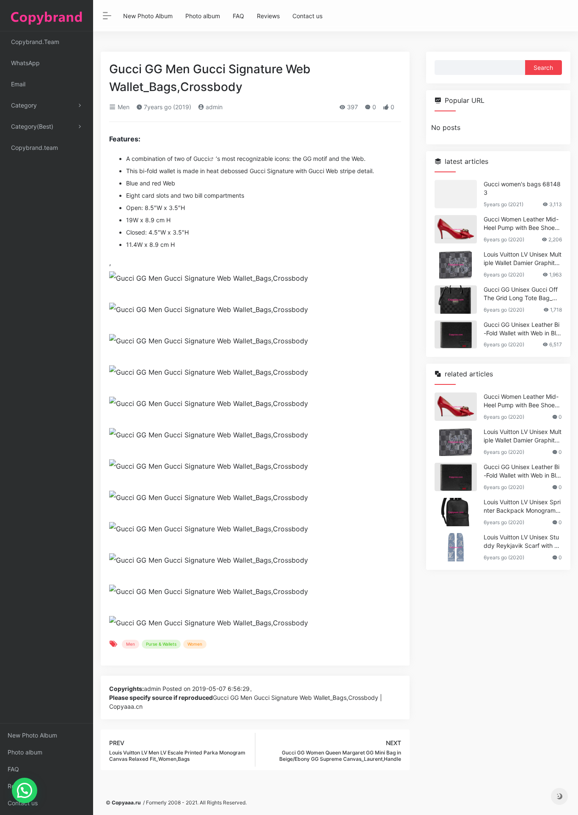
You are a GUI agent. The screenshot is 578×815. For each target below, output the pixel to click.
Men (122, 107)
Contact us (23, 803)
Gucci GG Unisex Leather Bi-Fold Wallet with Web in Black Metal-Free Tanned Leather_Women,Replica (521, 329)
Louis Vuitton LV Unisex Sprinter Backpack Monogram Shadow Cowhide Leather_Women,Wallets (522, 506)
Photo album (25, 752)
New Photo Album (32, 735)
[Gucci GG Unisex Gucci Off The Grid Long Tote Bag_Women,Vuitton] (456, 299)
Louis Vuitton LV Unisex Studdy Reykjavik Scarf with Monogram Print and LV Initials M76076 (521, 541)
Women (194, 643)
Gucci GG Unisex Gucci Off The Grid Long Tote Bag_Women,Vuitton (522, 294)
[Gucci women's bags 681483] (456, 194)
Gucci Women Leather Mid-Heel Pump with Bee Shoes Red (521, 223)
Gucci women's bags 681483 (522, 188)
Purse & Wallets (161, 643)
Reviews (19, 786)
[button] (24, 790)
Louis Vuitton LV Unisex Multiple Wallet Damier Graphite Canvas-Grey (522, 259)
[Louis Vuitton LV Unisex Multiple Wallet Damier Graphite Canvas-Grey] (456, 264)
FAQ (13, 769)
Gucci (201, 158)
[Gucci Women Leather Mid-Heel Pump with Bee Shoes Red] (456, 229)
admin (213, 107)
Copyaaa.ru (126, 802)
